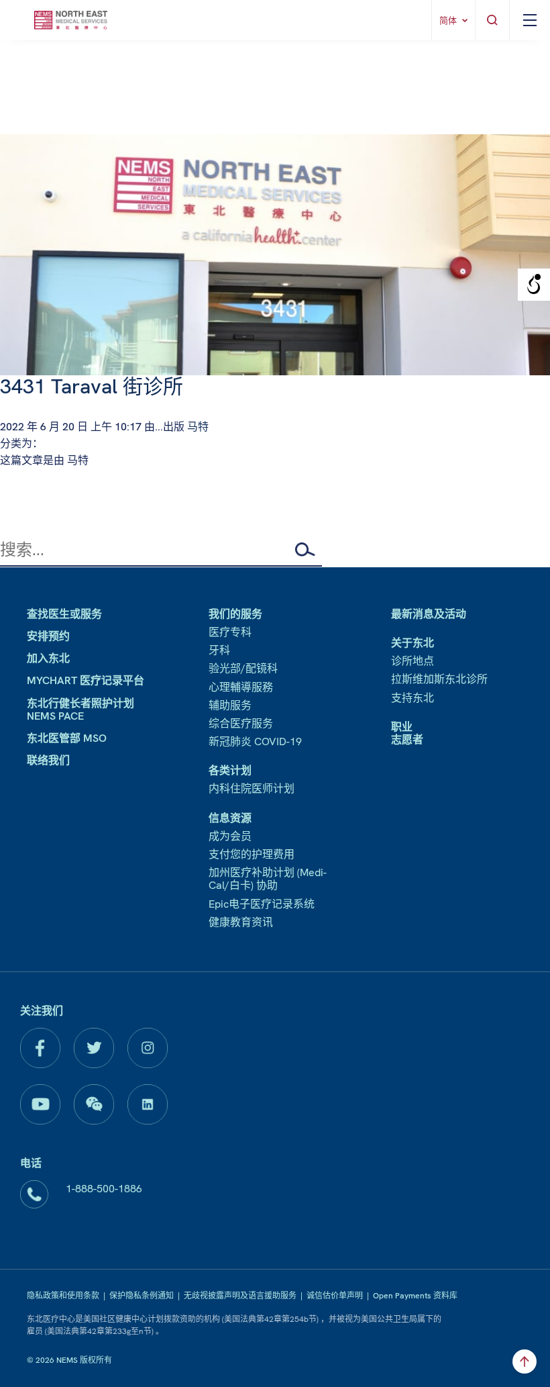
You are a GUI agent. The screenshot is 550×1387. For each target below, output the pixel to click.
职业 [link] (401, 727)
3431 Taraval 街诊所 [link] (91, 386)
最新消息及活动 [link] (428, 614)
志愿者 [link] (407, 739)
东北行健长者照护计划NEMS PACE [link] (80, 709)
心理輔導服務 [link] (241, 687)
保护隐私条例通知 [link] (141, 1295)
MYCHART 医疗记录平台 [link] (85, 680)
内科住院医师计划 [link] (251, 788)
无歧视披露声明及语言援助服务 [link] (240, 1295)
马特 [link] (198, 427)
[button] (308, 549)
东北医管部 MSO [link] (67, 738)
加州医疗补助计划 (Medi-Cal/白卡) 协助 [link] (268, 878)
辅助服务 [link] (230, 705)
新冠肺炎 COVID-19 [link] (255, 741)
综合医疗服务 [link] (241, 723)
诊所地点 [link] (412, 661)
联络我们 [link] (48, 760)
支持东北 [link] (412, 698)
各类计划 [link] (230, 770)
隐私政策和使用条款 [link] (63, 1295)
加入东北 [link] (48, 658)
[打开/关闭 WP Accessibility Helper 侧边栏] (534, 285)
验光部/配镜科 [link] (243, 668)
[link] (70, 20)
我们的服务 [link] (235, 614)
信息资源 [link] (230, 818)
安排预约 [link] (48, 636)
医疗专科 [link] (230, 632)
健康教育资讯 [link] (241, 922)
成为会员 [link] (230, 836)
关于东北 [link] (412, 643)
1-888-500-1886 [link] (104, 1189)
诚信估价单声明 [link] (335, 1295)
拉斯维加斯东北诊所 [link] (439, 679)
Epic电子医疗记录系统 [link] (262, 904)
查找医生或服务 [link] (64, 614)
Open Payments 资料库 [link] (415, 1295)
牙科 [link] (219, 650)
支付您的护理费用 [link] (251, 854)
